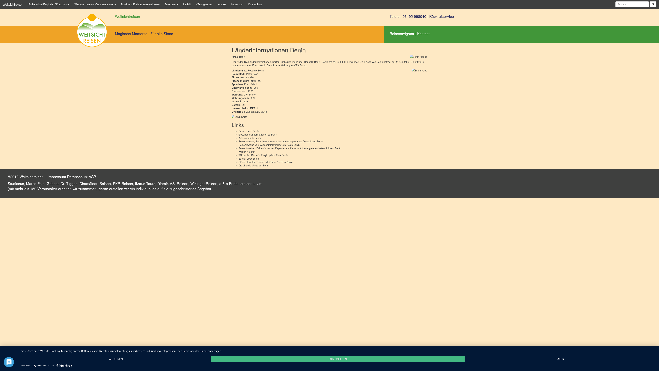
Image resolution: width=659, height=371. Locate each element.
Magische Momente (131, 33)
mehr (560, 359)
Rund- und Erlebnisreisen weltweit (139, 4)
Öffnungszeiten (204, 4)
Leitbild (187, 4)
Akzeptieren (338, 359)
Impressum (57, 176)
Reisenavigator (402, 33)
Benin (256, 131)
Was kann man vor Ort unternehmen (94, 4)
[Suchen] (653, 4)
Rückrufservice (441, 16)
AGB (92, 176)
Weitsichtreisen (13, 4)
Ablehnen (116, 359)
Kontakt (423, 33)
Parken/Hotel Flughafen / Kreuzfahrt (48, 4)
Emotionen (170, 4)
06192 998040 (414, 16)
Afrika (235, 56)
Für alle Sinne (161, 33)
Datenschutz (77, 176)
